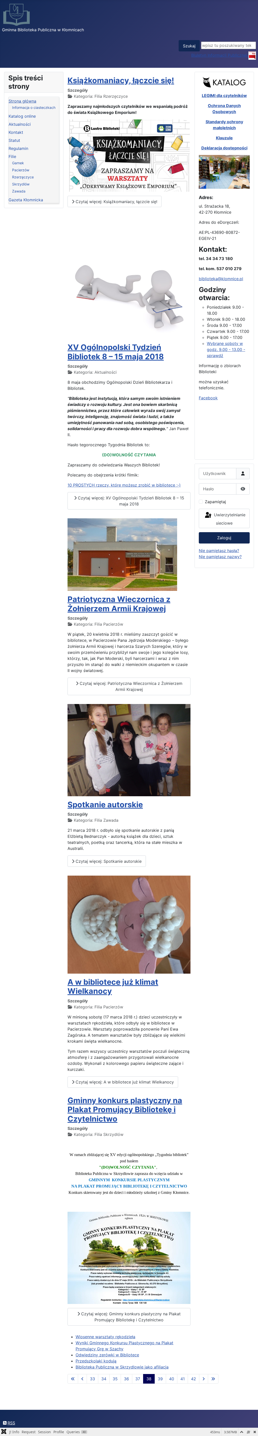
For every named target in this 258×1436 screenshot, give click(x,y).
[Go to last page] (213, 1379)
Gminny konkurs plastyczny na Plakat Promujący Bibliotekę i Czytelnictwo (125, 1109)
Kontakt (16, 132)
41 (182, 1378)
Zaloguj (224, 537)
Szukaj (189, 45)
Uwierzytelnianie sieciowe (229, 519)
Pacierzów (20, 170)
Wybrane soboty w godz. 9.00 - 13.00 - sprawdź (226, 349)
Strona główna (22, 101)
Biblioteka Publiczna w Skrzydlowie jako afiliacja (122, 1366)
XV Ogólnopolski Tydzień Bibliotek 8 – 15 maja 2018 (116, 352)
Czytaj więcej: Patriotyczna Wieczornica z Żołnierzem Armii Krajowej (130, 686)
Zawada (18, 191)
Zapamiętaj (215, 501)
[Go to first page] (73, 1379)
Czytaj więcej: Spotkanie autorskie (108, 861)
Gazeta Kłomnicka (26, 199)
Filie (12, 156)
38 (148, 1378)
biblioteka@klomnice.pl (221, 278)
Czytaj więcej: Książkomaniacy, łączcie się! (115, 201)
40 (171, 1378)
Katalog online (22, 116)
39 (160, 1378)
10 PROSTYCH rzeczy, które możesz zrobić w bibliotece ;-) (124, 485)
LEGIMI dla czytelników (224, 95)
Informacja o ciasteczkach (33, 107)
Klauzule (224, 137)
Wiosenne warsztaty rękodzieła (105, 1336)
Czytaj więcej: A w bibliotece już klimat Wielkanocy (124, 1081)
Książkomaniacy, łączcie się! (121, 80)
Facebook (208, 397)
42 (193, 1378)
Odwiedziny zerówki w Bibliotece (107, 1354)
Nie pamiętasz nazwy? (220, 556)
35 (115, 1378)
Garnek (18, 163)
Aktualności (20, 124)
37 (137, 1378)
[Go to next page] (203, 1379)
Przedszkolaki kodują (96, 1360)
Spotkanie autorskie (105, 804)
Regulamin (18, 148)
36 (126, 1378)
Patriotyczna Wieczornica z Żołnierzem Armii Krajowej (119, 604)
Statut (14, 140)
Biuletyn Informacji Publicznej (219, 55)
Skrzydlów (20, 184)
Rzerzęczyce (23, 177)
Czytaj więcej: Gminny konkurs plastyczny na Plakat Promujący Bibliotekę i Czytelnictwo (130, 1316)
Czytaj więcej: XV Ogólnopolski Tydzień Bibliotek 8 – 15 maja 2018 (130, 500)
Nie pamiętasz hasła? (219, 550)
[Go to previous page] (82, 1379)
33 (92, 1378)
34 (103, 1378)
